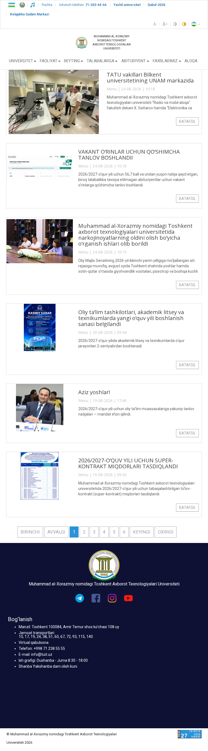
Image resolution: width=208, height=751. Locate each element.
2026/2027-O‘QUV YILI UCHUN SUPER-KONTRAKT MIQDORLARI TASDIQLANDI (128, 463)
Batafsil (187, 121)
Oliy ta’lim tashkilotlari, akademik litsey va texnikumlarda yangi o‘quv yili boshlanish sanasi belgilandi (131, 318)
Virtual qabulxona (33, 642)
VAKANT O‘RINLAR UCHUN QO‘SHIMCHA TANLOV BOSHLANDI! (129, 154)
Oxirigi (165, 532)
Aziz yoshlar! (94, 392)
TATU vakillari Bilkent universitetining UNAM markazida (150, 77)
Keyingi (141, 532)
